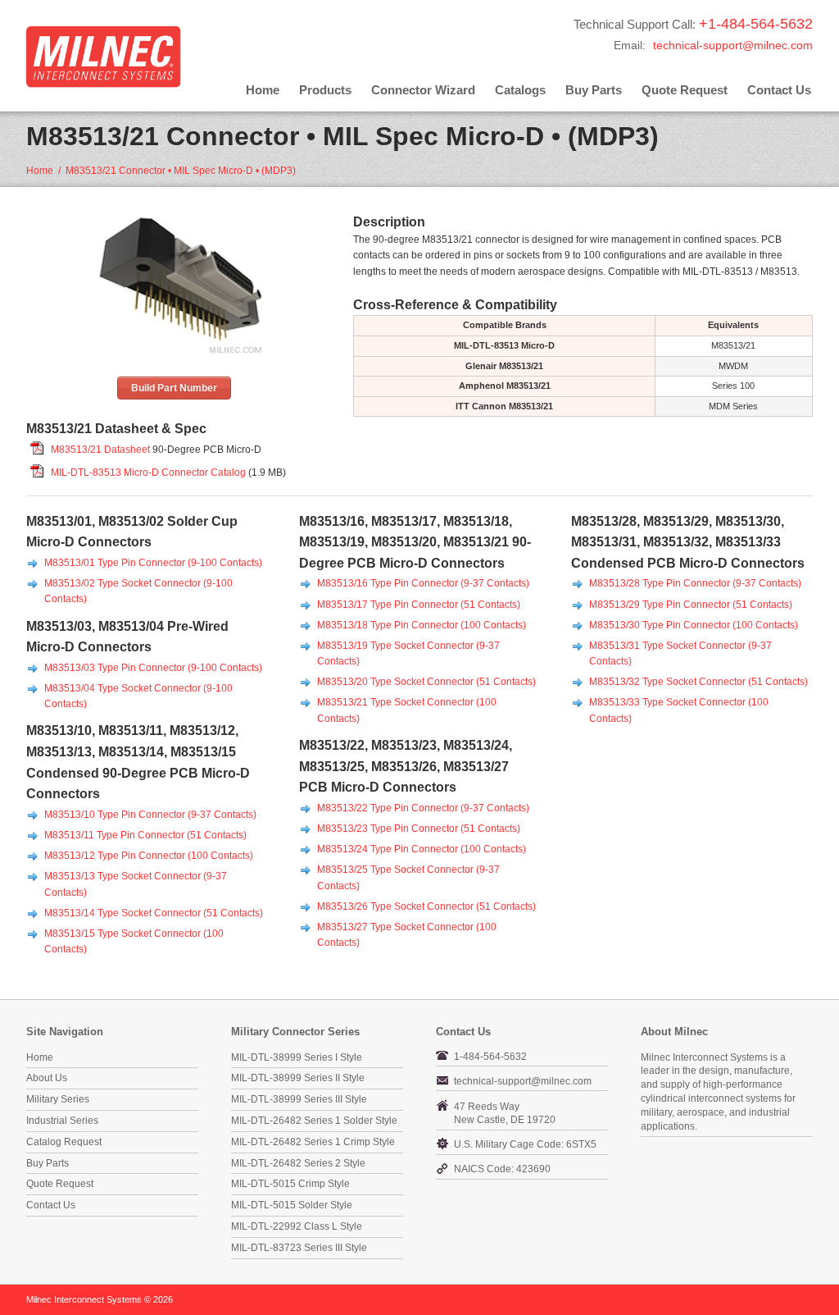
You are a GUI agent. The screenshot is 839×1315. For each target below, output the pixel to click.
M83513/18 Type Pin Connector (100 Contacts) (421, 625)
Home (262, 90)
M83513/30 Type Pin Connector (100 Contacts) (693, 625)
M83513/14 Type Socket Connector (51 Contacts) (153, 913)
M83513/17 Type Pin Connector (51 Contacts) (418, 604)
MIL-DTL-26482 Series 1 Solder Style (314, 1120)
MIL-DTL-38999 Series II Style (298, 1078)
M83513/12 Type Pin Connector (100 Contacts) (148, 855)
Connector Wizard (423, 90)
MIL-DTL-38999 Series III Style (299, 1099)
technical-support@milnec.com (733, 45)
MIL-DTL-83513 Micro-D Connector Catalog (148, 472)
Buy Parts (593, 90)
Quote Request (685, 90)
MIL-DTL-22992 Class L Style (296, 1226)
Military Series (57, 1099)
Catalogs (520, 90)
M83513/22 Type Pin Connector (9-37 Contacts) (423, 808)
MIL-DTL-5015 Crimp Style (290, 1183)
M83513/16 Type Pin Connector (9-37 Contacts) (423, 583)
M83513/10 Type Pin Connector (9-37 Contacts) (150, 814)
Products (325, 90)
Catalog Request (64, 1142)
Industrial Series (62, 1120)
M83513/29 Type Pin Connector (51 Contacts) (690, 604)
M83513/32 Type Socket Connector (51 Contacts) (698, 681)
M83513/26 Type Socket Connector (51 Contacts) (426, 906)
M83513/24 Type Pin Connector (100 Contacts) (421, 849)
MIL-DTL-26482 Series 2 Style (298, 1163)
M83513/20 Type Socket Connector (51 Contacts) (426, 681)
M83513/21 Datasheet (100, 449)
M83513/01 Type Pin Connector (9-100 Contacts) (153, 562)
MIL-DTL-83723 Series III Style (299, 1247)
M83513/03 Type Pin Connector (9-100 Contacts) (153, 667)
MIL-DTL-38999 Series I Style (296, 1057)
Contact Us (779, 90)
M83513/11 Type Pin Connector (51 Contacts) (145, 835)
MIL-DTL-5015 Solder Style (291, 1205)
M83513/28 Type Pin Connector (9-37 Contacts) (695, 583)
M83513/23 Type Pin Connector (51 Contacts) (418, 828)
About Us (46, 1078)
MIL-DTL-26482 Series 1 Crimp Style (313, 1142)
